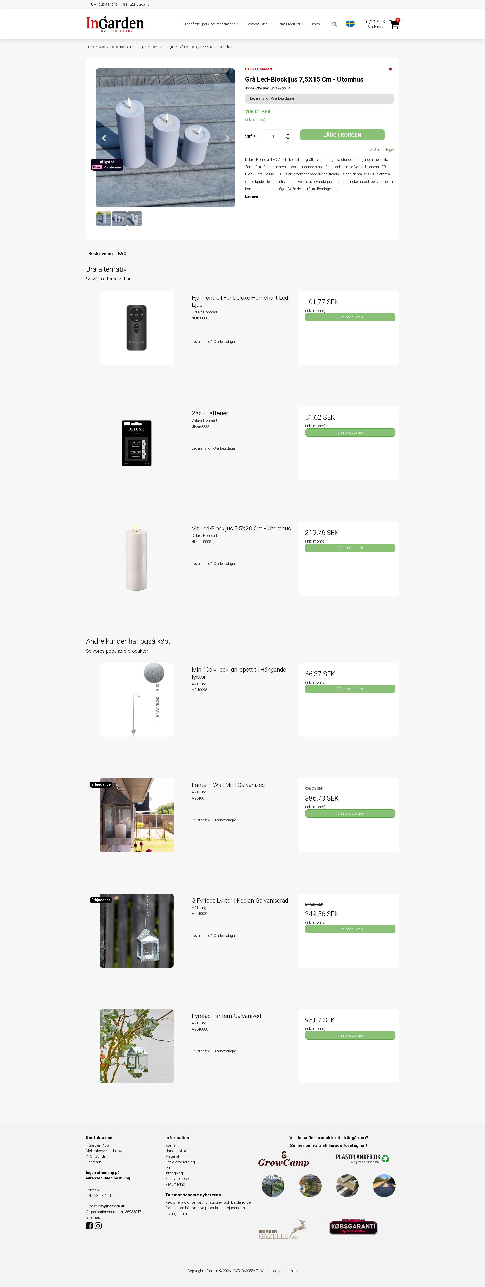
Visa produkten (350, 317)
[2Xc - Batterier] (136, 456)
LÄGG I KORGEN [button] (342, 135)
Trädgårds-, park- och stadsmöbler (209, 24)
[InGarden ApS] (115, 24)
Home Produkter (289, 24)
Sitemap (93, 1217)
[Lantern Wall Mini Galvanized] (136, 828)
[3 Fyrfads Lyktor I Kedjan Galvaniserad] (136, 944)
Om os (315, 24)
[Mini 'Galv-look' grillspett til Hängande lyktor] (136, 713)
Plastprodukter (256, 24)
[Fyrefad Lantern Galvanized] (136, 1059)
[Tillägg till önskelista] (390, 69)
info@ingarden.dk (138, 4)
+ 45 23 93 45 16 (105, 4)
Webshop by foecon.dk (278, 1271)
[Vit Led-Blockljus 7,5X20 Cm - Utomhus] (136, 572)
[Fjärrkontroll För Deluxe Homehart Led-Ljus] (136, 341)
